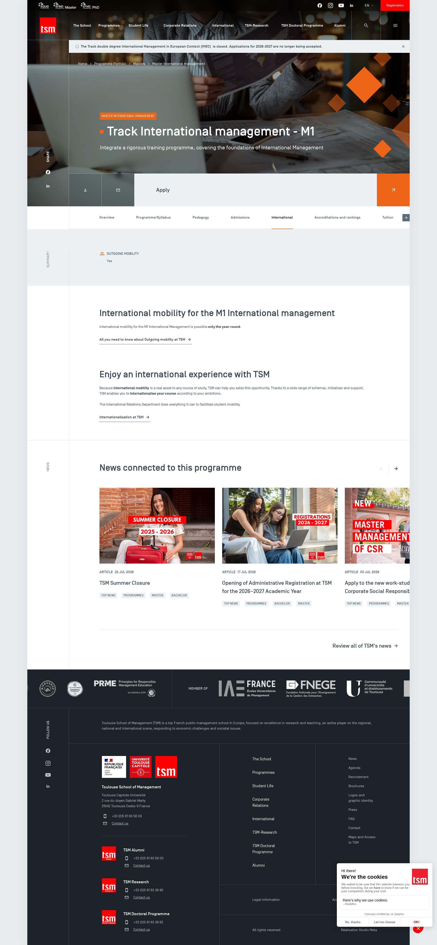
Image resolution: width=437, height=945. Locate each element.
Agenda (354, 768)
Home (82, 64)
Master (157, 595)
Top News (108, 595)
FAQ (351, 819)
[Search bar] (366, 25)
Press (352, 810)
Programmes (134, 595)
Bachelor (179, 595)
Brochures (356, 786)
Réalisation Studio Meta (359, 930)
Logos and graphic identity (360, 798)
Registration (395, 5)
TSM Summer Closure (124, 583)
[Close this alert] (403, 46)
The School (261, 759)
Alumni (258, 865)
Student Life (262, 786)
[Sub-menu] (395, 25)
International (263, 819)
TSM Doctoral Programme (263, 848)
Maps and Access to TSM (362, 840)
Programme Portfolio (110, 64)
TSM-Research (264, 832)
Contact (354, 828)
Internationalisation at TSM (121, 417)
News (352, 759)
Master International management (178, 64)
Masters (139, 64)
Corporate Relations (260, 802)
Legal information (266, 900)
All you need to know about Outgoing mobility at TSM (142, 339)
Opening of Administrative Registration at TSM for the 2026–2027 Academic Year (277, 587)
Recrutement (358, 777)
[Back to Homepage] (48, 25)
